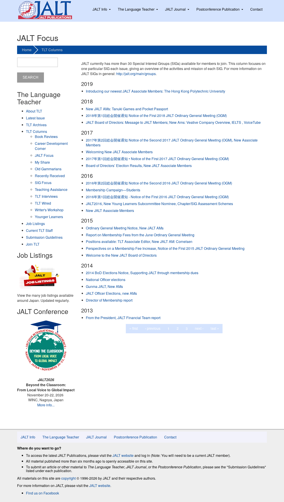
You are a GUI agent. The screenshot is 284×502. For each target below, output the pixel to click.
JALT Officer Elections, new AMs (111, 293)
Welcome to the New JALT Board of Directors (121, 255)
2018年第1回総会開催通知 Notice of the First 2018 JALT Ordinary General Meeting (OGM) (156, 115)
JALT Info (100, 9)
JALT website (123, 455)
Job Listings (35, 223)
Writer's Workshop (49, 209)
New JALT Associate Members (110, 210)
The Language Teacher (136, 9)
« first (133, 328)
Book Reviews (46, 136)
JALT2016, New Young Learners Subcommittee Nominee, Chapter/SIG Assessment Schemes (159, 203)
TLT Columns (52, 49)
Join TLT (32, 244)
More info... (46, 404)
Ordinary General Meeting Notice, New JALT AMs (125, 228)
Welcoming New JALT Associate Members (119, 151)
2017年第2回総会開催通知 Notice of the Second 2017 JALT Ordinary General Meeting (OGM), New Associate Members (172, 143)
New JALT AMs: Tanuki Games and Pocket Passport (127, 108)
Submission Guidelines (44, 237)
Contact (256, 9)
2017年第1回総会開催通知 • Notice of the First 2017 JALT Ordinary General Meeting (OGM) (157, 158)
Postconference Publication (218, 9)
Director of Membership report (109, 300)
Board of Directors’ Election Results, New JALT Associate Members (139, 165)
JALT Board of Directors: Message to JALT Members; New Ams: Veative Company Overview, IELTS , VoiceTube (173, 122)
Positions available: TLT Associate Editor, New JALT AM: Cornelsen (139, 241)
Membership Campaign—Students (113, 189)
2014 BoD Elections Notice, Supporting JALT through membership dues (142, 272)
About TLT (34, 111)
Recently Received (50, 175)
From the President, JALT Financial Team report (123, 317)
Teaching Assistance (51, 189)
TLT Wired (43, 203)
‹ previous (152, 328)
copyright (68, 478)
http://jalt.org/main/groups (136, 73)
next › (199, 328)
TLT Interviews (46, 196)
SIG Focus (43, 182)
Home (27, 49)
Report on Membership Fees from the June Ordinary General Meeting (140, 234)
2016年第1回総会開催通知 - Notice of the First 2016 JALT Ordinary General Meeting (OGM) (157, 196)
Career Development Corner (51, 146)
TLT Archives (36, 124)
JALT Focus (44, 155)
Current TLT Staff (39, 230)
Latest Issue (35, 117)
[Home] (49, 10)
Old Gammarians (48, 168)
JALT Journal (175, 9)
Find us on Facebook (42, 493)
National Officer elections (105, 279)
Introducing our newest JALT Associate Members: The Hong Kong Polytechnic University (155, 91)
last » (215, 328)
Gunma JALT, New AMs (104, 286)
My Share (42, 162)
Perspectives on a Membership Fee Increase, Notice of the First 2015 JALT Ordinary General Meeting (165, 248)
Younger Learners (49, 216)
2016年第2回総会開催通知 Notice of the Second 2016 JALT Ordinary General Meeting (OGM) (159, 183)
